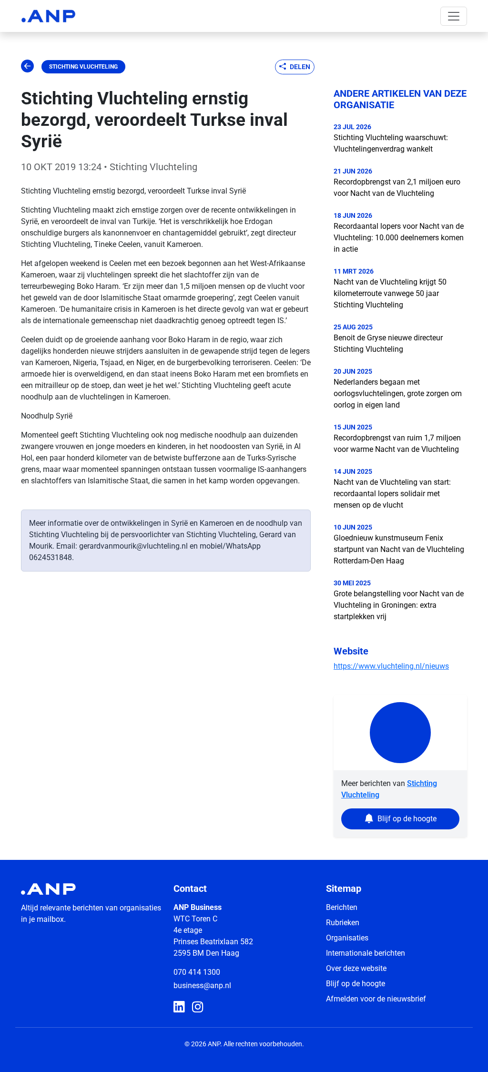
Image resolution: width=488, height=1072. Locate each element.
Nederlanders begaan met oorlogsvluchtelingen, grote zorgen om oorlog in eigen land (398, 393)
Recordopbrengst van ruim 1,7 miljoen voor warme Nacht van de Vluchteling (397, 443)
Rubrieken (342, 922)
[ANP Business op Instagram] (197, 1007)
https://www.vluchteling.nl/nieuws (391, 666)
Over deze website (356, 968)
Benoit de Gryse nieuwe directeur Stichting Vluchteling (388, 343)
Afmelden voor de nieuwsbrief (376, 998)
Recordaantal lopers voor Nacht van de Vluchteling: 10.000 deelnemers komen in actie (399, 238)
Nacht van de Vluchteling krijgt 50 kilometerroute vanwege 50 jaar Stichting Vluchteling (390, 293)
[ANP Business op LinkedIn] (178, 1007)
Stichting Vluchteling (83, 66)
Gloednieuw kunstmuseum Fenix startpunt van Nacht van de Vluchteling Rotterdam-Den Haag (399, 549)
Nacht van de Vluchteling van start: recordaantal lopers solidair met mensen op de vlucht (392, 494)
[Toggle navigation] (453, 16)
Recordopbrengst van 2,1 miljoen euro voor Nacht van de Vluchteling (397, 187)
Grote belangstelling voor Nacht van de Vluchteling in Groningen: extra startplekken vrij (399, 605)
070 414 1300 (196, 972)
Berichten (341, 907)
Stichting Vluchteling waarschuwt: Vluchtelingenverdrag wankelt (391, 143)
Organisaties (347, 937)
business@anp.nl (202, 985)
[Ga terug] (27, 66)
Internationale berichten (365, 953)
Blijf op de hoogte (355, 983)
